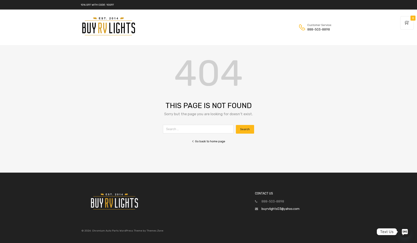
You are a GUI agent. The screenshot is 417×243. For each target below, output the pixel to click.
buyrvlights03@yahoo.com (280, 209)
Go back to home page (210, 141)
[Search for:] (199, 129)
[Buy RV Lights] (108, 35)
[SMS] (405, 232)
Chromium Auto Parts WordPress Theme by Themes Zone (127, 230)
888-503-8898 (318, 29)
